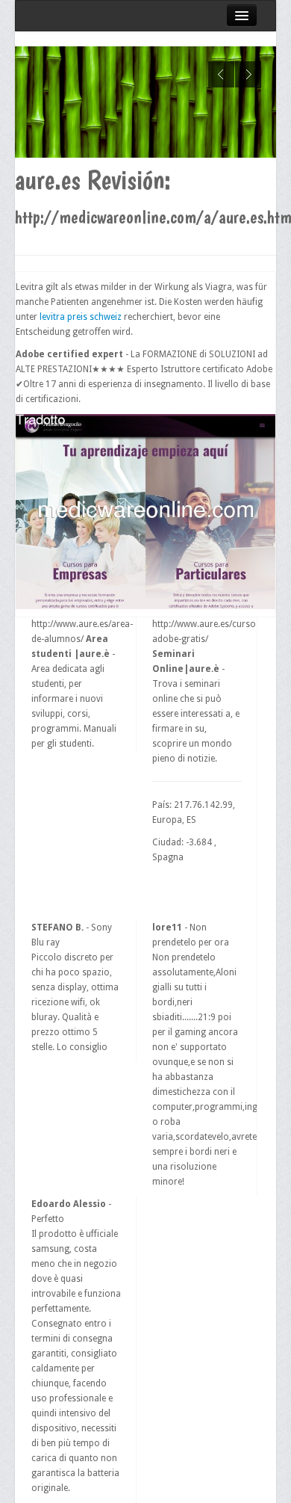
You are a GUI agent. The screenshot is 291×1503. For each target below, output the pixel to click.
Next (248, 74)
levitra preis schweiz (81, 317)
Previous (221, 74)
